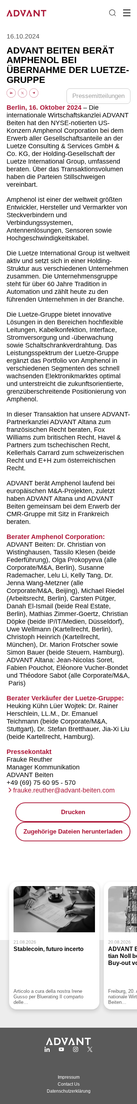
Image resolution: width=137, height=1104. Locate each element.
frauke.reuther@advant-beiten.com (64, 790)
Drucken (73, 812)
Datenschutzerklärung (69, 1091)
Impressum (69, 1077)
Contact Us (69, 1084)
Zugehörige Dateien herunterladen (72, 831)
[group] (54, 945)
